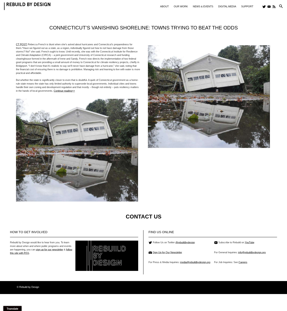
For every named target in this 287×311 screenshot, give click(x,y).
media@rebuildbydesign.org (195, 262)
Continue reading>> (64, 90)
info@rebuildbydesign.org (252, 252)
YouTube (249, 242)
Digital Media (227, 6)
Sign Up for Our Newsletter (167, 252)
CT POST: (21, 44)
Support (247, 6)
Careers (243, 262)
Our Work (181, 6)
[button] (281, 6)
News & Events (203, 6)
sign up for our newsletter (49, 249)
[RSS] (274, 6)
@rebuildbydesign (185, 242)
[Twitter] (264, 6)
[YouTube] (269, 6)
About (164, 6)
